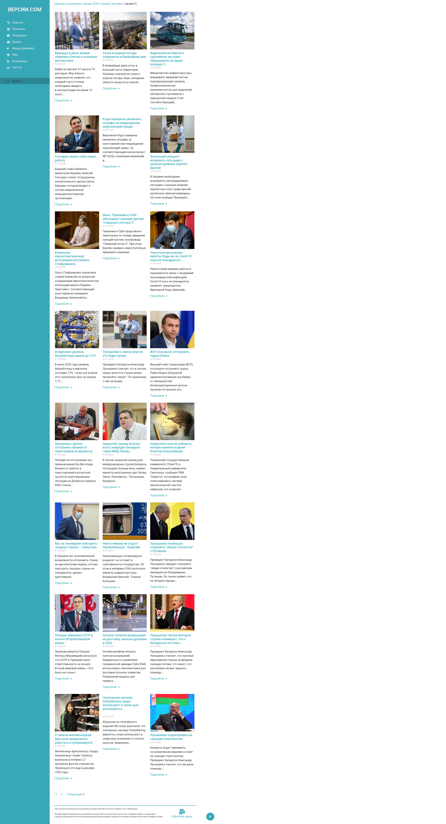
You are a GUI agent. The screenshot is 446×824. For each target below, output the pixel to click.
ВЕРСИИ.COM (25, 9)
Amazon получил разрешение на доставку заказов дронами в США (125, 639)
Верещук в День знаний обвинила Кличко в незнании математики (76, 56)
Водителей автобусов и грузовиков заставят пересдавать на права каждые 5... (167, 58)
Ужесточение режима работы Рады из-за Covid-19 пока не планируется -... (171, 256)
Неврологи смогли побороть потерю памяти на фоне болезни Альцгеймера (171, 447)
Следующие (74, 794)
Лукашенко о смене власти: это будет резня (123, 353)
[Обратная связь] (182, 811)
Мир (15, 54)
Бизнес (16, 42)
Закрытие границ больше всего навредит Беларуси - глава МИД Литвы (122, 447)
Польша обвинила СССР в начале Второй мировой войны (74, 639)
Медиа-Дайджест (23, 48)
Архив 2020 (91, 3)
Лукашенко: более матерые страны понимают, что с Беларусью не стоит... (170, 639)
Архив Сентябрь (112, 3)
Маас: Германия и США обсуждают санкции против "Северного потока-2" (123, 218)
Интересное (19, 61)
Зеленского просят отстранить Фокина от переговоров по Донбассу (74, 447)
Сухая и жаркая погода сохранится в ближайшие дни (124, 55)
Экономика (19, 35)
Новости (17, 22)
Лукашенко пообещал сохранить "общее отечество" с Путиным (171, 547)
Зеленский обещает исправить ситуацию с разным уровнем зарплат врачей (169, 162)
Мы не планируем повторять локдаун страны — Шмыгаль (76, 545)
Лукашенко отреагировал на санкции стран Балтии (171, 737)
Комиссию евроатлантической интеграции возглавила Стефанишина (72, 258)
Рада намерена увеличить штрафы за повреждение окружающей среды (122, 122)
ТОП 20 (17, 67)
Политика (18, 29)
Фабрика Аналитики (68, 3)
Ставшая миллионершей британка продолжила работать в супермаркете (74, 738)
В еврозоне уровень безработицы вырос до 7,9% (75, 353)
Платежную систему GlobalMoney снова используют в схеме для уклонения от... (121, 703)
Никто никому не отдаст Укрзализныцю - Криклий (121, 545)
